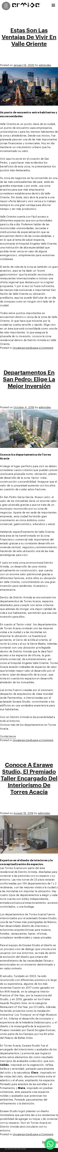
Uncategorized (22, 348)
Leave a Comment (42, 348)
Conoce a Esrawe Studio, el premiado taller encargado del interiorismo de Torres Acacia (29, 778)
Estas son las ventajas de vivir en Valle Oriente (29, 37)
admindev (45, 65)
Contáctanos (8, 736)
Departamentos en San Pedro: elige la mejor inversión (29, 379)
